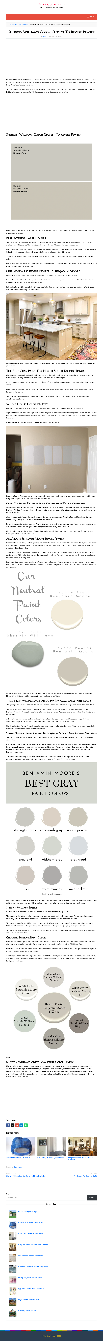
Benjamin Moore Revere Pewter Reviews (81, 1158)
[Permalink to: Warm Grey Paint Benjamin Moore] (51, 1146)
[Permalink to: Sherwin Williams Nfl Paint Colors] (20, 1146)
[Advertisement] (51, 58)
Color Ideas (18, 1167)
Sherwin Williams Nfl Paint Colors (19, 1157)
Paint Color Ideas (51, 4)
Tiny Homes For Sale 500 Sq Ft (85, 1174)
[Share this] (8, 1125)
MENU (92, 17)
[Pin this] (17, 1125)
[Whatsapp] (26, 1125)
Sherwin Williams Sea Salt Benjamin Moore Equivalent (26, 1174)
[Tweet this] (12, 1125)
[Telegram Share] (21, 1125)
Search (8, 1194)
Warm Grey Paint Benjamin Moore (50, 1157)
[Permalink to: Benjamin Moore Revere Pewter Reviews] (82, 1146)
